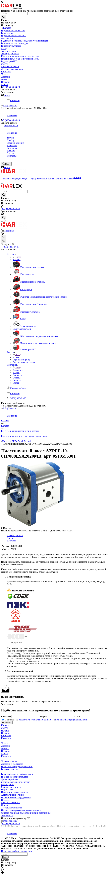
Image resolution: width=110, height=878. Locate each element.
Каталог (16, 259)
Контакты (6, 735)
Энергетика (7, 815)
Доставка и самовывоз (12, 764)
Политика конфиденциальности (17, 766)
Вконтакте (12, 115)
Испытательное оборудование (16, 797)
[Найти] (3, 17)
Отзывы (5, 748)
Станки (4, 805)
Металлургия (7, 784)
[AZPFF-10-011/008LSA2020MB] (32, 525)
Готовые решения (9, 769)
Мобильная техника (11, 787)
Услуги (16, 357)
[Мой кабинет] (2, 214)
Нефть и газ (7, 789)
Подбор (5, 730)
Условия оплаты (9, 761)
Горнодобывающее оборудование (17, 774)
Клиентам (6, 756)
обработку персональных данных (35, 719)
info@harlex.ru (10, 105)
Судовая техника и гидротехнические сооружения (25, 813)
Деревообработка (9, 779)
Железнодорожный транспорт (15, 782)
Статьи (4, 753)
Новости (5, 733)
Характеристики (15, 535)
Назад (18, 257)
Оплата (10, 538)
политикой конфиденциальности (71, 719)
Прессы (5, 800)
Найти (4, 857)
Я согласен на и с (46, 719)
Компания (17, 370)
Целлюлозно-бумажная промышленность (21, 810)
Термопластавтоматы (11, 807)
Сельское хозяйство (10, 802)
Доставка (11, 540)
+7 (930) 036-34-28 (11, 87)
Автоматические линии (12, 795)
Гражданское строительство (14, 777)
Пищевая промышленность (14, 792)
